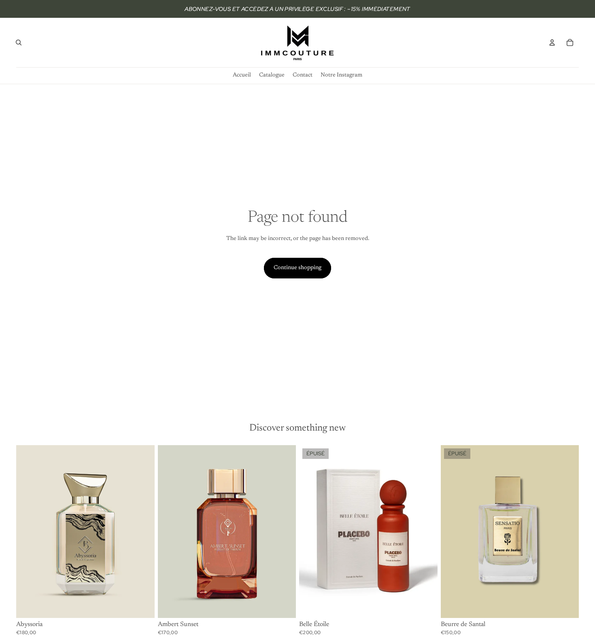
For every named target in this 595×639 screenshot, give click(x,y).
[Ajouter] (142, 605)
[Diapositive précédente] (28, 531)
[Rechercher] (19, 42)
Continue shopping (297, 268)
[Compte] (552, 42)
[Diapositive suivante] (142, 531)
